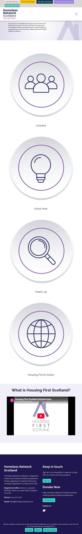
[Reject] (79, 528)
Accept (29, 530)
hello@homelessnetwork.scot (21, 502)
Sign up (47, 481)
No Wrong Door (12, 2)
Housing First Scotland (64, 2)
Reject (38, 530)
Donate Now (49, 500)
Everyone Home (12, 5)
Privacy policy (50, 530)
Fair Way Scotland (44, 2)
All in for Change (27, 2)
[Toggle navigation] (76, 14)
